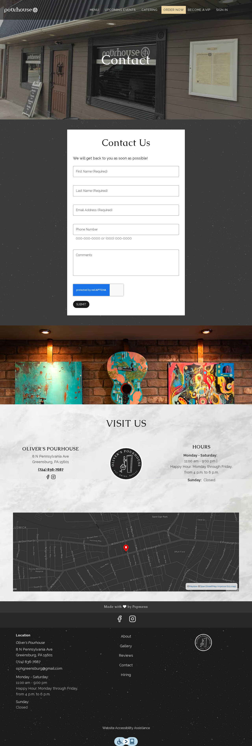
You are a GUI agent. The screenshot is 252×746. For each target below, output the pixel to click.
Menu (94, 10)
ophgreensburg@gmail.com (39, 668)
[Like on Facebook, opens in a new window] (48, 479)
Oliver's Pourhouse (203, 642)
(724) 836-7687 (28, 662)
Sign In (222, 10)
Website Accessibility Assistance (126, 728)
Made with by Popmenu (75, 606)
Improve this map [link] (226, 586)
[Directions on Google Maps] (126, 551)
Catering (150, 10)
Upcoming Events (120, 10)
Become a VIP (199, 10)
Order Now (173, 10)
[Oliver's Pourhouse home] (21, 10)
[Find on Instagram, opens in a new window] (53, 479)
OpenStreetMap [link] (208, 586)
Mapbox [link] (193, 586)
